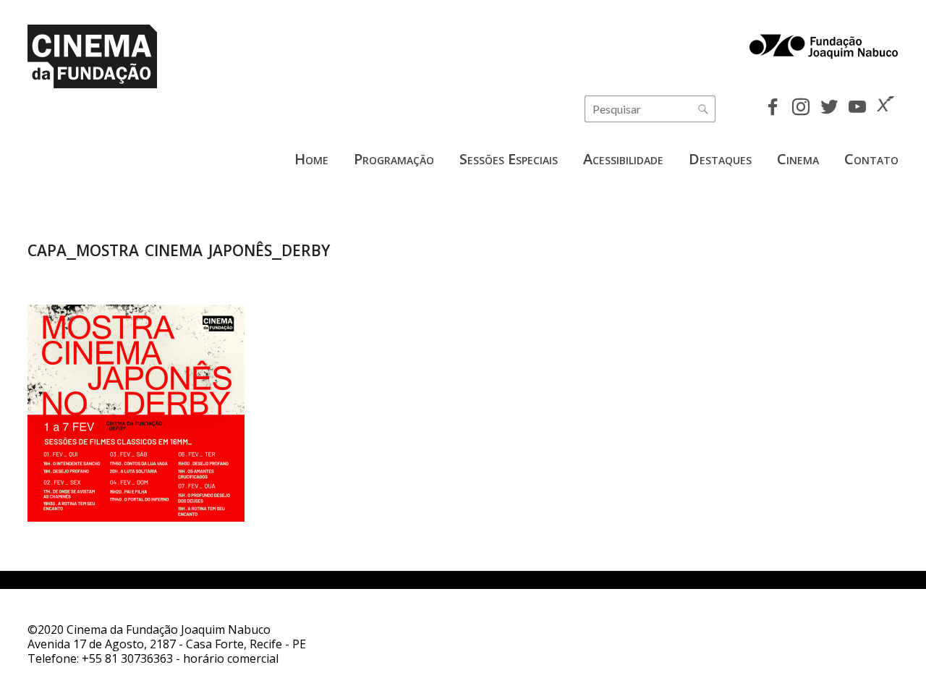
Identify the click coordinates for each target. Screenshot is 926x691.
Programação (394, 159)
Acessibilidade (623, 159)
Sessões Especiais (508, 159)
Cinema (798, 159)
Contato (871, 159)
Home (311, 159)
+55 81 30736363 (127, 658)
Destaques (720, 159)
